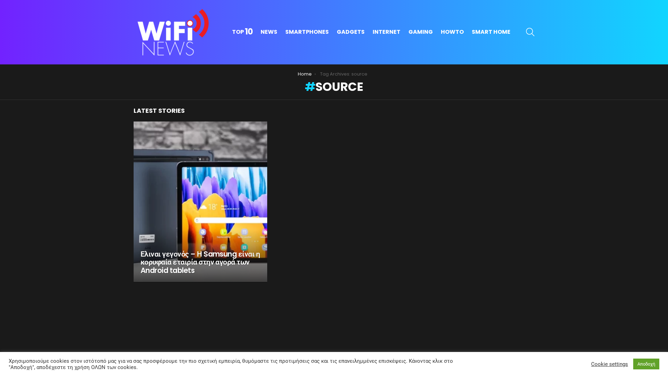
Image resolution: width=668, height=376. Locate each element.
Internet (386, 32)
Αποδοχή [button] (646, 364)
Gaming (420, 32)
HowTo (452, 32)
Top (242, 32)
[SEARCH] (530, 32)
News (269, 32)
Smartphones (307, 32)
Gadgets (351, 32)
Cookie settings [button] (609, 364)
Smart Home (491, 32)
